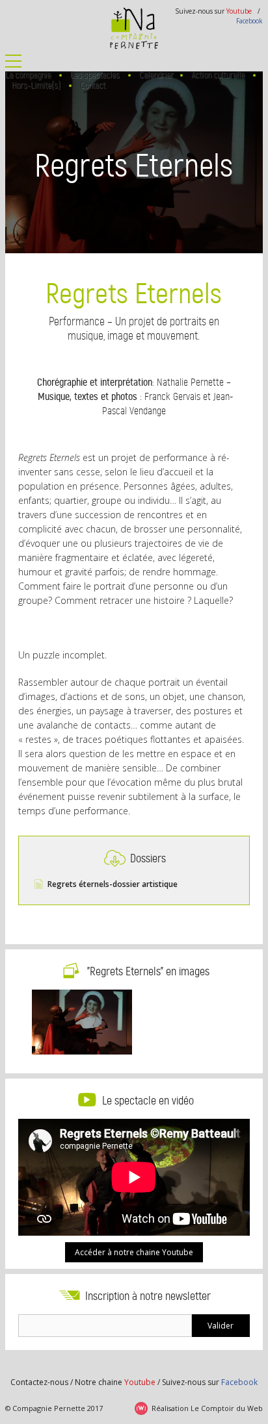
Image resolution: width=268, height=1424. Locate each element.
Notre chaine (115, 1382)
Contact (92, 85)
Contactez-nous (39, 1382)
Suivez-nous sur (210, 1382)
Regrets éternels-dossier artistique (112, 884)
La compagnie (28, 75)
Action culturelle (218, 75)
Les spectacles (95, 75)
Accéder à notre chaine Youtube (134, 1252)
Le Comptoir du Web (227, 1408)
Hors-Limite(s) (36, 85)
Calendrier (156, 75)
